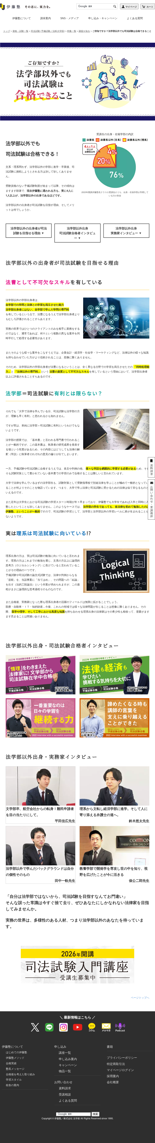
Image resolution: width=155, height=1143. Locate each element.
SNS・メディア (69, 18)
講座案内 (45, 18)
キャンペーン (68, 1065)
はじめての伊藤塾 (16, 1052)
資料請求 (65, 1088)
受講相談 (65, 1094)
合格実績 (11, 1063)
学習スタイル (14, 1079)
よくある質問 (135, 18)
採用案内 (113, 1076)
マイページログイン (120, 1070)
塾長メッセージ (15, 1069)
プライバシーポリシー (122, 1057)
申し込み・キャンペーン (102, 18)
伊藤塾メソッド (15, 1058)
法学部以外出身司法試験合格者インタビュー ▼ (77, 233)
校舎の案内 (12, 1085)
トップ (6, 30)
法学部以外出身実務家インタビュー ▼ (126, 230)
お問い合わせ (63, 1082)
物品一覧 (65, 1071)
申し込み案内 (68, 1059)
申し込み (60, 1046)
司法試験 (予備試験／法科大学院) (48, 30)
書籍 (110, 1046)
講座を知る (84, 30)
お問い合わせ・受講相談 (151, 501)
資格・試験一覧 (20, 30)
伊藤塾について (21, 18)
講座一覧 (65, 1052)
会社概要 (113, 1082)
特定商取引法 (116, 1064)
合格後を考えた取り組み (20, 1074)
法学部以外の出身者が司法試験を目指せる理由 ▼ (29, 230)
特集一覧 (71, 30)
